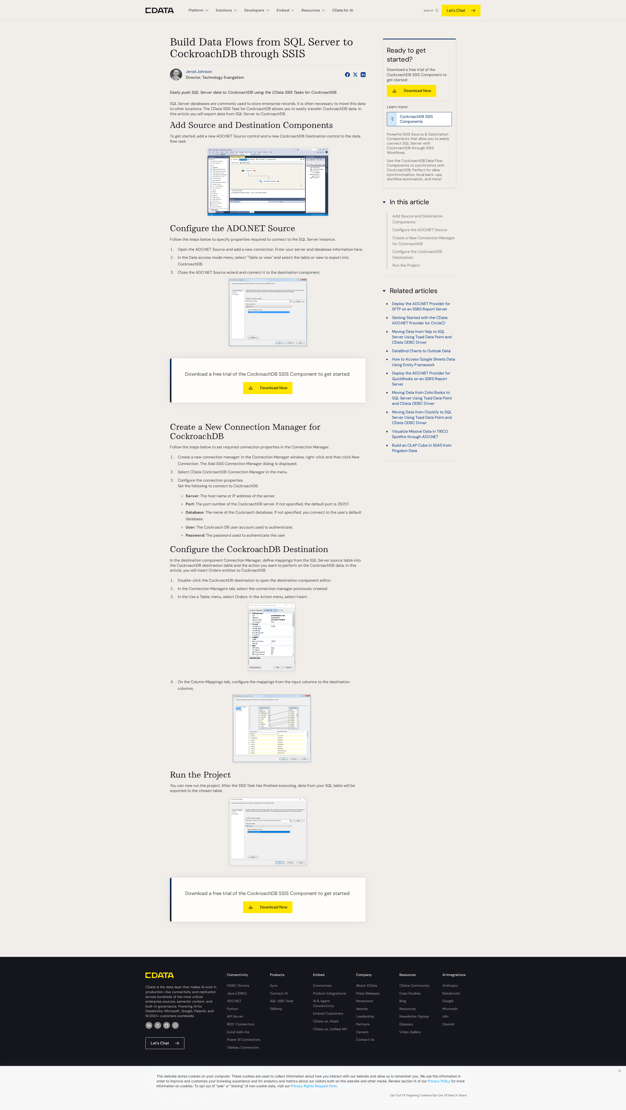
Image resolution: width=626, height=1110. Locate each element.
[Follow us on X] (355, 74)
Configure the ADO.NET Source (419, 229)
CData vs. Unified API (330, 1029)
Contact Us (365, 1039)
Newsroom (364, 1001)
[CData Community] (175, 1025)
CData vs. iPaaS (325, 1021)
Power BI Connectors (243, 1039)
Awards (362, 1009)
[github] (166, 1025)
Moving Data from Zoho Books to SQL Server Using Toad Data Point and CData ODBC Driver (422, 398)
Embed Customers (328, 1013)
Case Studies (410, 993)
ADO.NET (234, 1001)
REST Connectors (240, 1024)
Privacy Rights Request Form (314, 1086)
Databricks (451, 993)
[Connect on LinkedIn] (363, 74)
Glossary (406, 1024)
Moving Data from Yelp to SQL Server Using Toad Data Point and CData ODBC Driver (422, 337)
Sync (274, 985)
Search (428, 10)
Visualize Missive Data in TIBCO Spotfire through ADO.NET (420, 434)
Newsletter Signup (414, 1016)
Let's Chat (456, 10)
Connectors (322, 985)
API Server (235, 1016)
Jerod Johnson (199, 71)
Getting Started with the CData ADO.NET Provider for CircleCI (419, 320)
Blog (402, 1001)
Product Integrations (329, 993)
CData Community (414, 985)
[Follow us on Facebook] (347, 74)
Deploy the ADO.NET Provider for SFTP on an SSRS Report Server (421, 306)
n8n (445, 1016)
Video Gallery (410, 1032)
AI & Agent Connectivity (323, 1003)
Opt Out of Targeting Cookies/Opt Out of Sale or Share (428, 1095)
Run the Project (406, 265)
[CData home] (163, 10)
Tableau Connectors (243, 1047)
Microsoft (450, 1009)
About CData (366, 985)
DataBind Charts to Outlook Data (421, 350)
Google (448, 1001)
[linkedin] (148, 1025)
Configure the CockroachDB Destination (417, 254)
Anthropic (450, 985)
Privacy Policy (439, 1081)
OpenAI (448, 1024)
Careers (362, 1032)
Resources (407, 1009)
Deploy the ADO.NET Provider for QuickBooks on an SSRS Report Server (421, 379)
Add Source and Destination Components (417, 219)
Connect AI (279, 993)
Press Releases (368, 993)
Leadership (365, 1016)
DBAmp (276, 1009)
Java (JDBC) (237, 993)
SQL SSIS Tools (281, 1001)
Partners (362, 1024)
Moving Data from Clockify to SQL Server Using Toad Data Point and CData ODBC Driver (422, 417)
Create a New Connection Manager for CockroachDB (423, 240)
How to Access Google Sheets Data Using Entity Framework (423, 362)
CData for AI (342, 10)
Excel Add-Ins (238, 1032)
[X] (157, 1025)
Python (232, 1009)
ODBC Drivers (238, 985)
